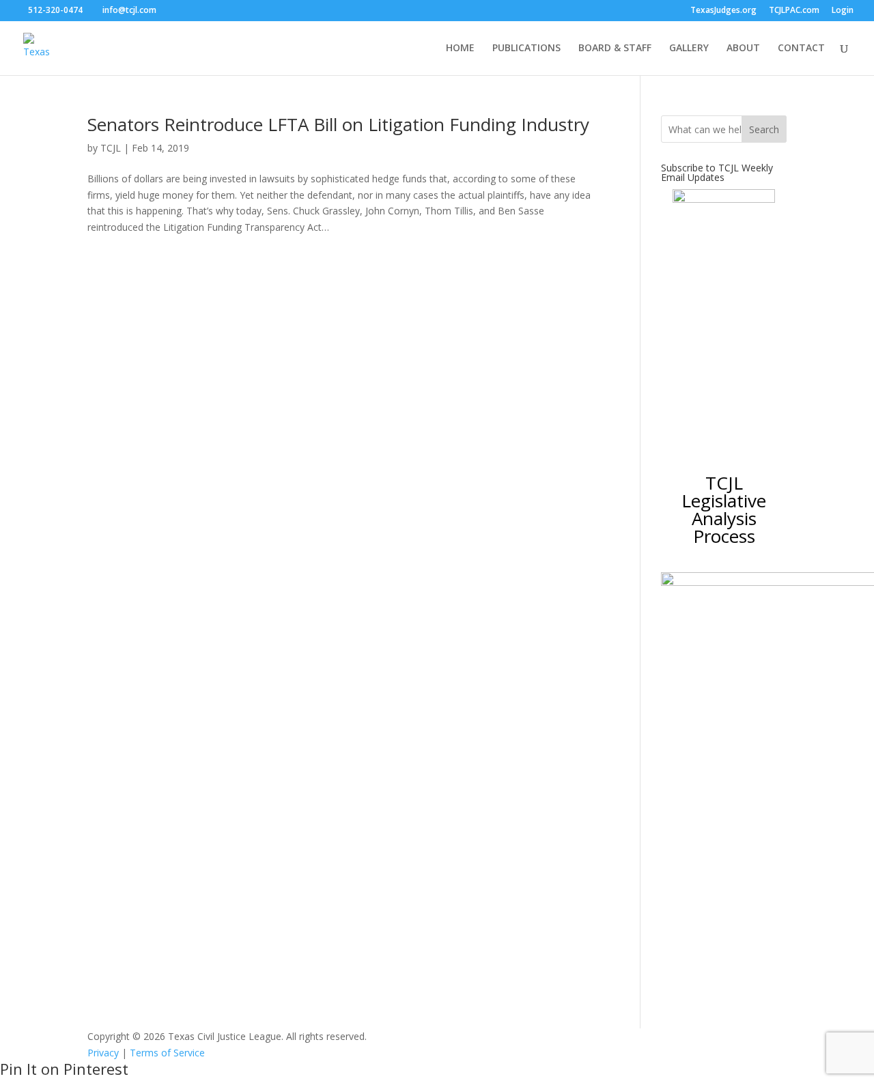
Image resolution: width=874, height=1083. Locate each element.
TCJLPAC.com (794, 11)
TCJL (110, 147)
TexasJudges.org (723, 11)
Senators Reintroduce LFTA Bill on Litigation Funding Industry (338, 124)
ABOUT (743, 48)
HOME (460, 48)
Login (843, 11)
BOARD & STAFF (614, 48)
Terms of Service (167, 1052)
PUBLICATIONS (526, 48)
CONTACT (801, 48)
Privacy (103, 1052)
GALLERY (689, 48)
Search (764, 129)
